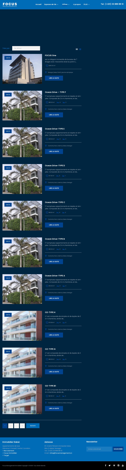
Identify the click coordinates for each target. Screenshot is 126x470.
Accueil (38, 4)
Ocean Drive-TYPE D (55, 165)
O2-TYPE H (50, 312)
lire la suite (54, 78)
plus (86, 4)
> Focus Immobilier (9, 453)
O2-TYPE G (50, 349)
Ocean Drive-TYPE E (54, 128)
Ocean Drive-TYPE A (55, 275)
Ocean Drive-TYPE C (55, 202)
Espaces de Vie (50, 4)
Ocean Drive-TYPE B (55, 239)
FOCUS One (50, 55)
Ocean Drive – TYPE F (55, 92)
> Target (5, 455)
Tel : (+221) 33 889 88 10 (112, 4)
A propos (77, 4)
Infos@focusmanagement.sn (61, 453)
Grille (76, 49)
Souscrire (118, 449)
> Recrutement (8, 451)
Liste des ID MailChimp (80, 49)
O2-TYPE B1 (50, 385)
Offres (64, 4)
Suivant (33, 426)
